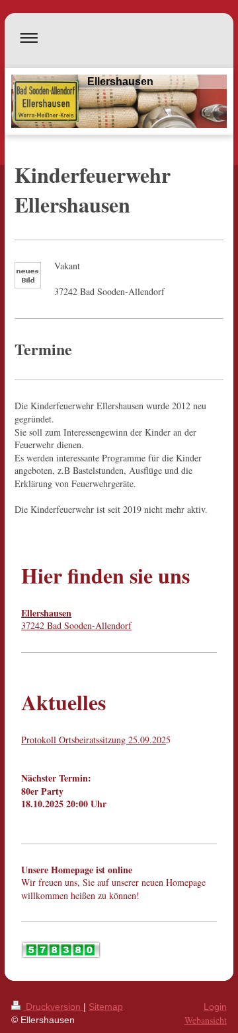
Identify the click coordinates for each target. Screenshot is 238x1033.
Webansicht (205, 1020)
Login (215, 1006)
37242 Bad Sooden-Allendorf (76, 619)
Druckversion (53, 1006)
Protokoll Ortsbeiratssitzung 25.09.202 (93, 739)
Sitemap (106, 1006)
